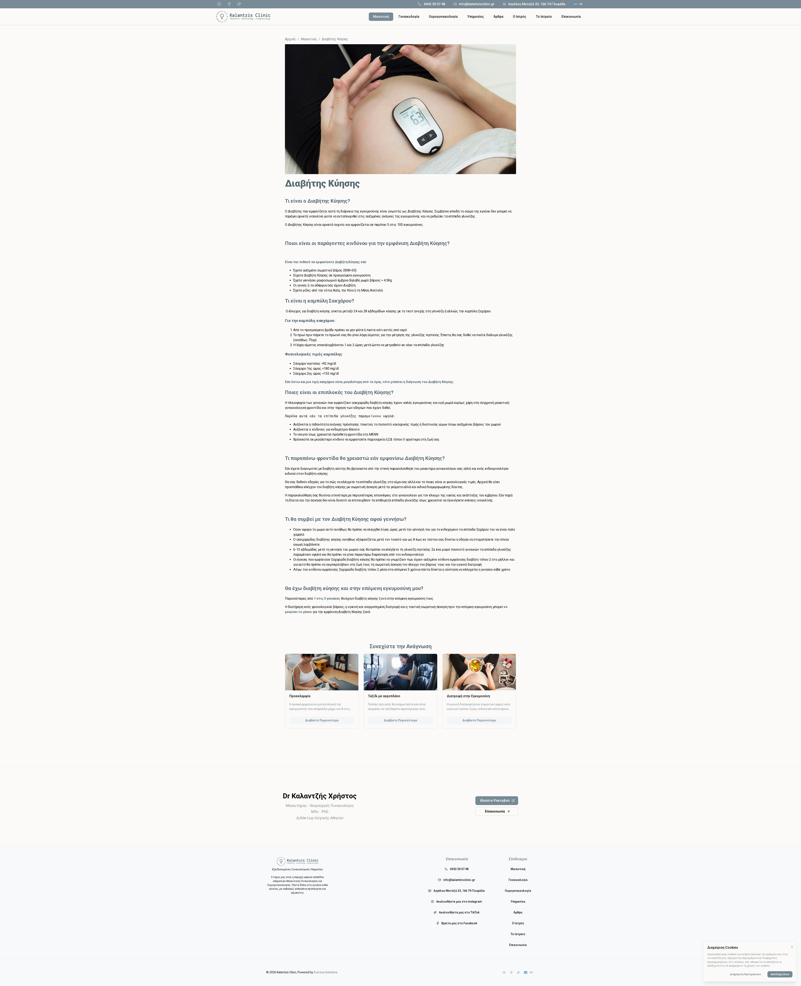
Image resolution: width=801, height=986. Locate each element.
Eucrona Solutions (326, 972)
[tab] (381, 17)
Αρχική (290, 39)
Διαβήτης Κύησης (335, 39)
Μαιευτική (308, 39)
